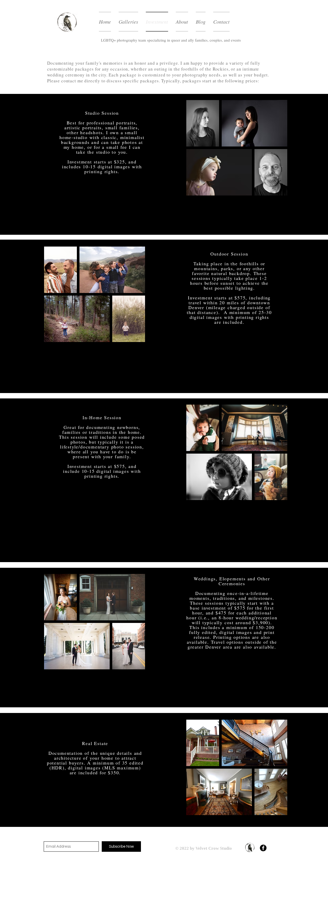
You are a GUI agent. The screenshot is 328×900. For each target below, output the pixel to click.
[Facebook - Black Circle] (263, 848)
